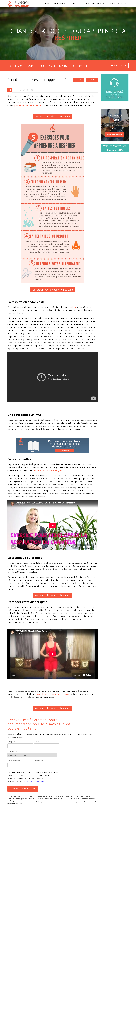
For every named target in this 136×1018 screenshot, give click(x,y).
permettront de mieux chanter (28, 105)
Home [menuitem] (47, 3)
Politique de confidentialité (33, 781)
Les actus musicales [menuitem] (117, 3)
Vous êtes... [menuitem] (76, 3)
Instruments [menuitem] (59, 3)
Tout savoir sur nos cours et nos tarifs (52, 289)
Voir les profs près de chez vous (52, 116)
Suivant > (92, 79)
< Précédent (78, 79)
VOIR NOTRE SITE (114, 134)
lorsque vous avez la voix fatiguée (47, 470)
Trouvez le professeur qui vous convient (52, 694)
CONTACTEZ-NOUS (118, 65)
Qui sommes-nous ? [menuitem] (94, 3)
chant (73, 307)
